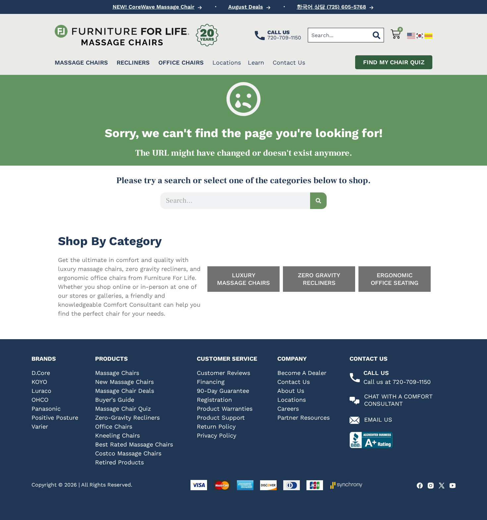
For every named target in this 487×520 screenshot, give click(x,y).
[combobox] (338, 35)
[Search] (376, 35)
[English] (411, 35)
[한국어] (420, 35)
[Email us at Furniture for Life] (354, 420)
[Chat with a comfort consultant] (354, 401)
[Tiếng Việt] (428, 35)
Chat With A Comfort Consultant (398, 400)
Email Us (378, 419)
